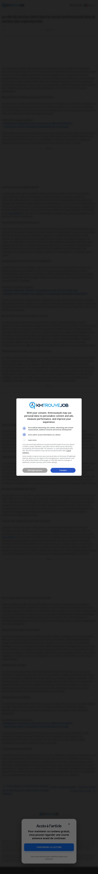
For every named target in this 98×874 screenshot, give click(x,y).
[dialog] (49, 437)
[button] (49, 440)
